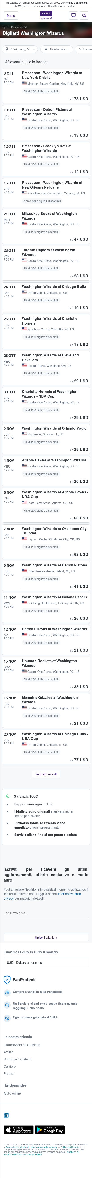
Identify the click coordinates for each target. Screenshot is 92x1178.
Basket (15, 27)
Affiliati (8, 1052)
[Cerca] (84, 15)
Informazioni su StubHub (22, 1045)
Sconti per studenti (17, 1059)
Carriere (10, 1066)
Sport (6, 27)
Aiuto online (12, 1093)
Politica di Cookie (69, 1147)
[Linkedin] (6, 1115)
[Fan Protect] (20, 980)
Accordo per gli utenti (17, 1147)
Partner (9, 1073)
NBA (24, 27)
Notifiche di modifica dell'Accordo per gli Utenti (41, 1153)
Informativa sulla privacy (44, 1147)
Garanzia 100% (26, 796)
